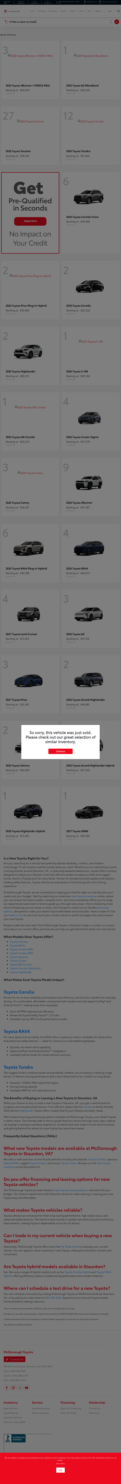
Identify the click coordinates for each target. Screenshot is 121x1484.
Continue (60, 751)
